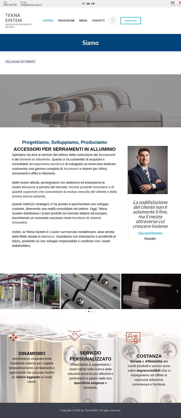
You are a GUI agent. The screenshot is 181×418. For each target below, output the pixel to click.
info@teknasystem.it (31, 5)
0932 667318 (10, 5)
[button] (3, 291)
